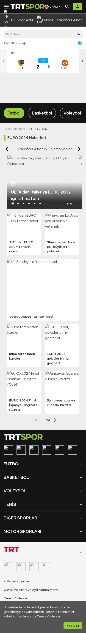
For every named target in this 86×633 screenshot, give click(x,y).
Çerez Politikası (48, 616)
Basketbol (42, 113)
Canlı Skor (10, 43)
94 (48, 420)
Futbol (14, 113)
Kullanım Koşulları (16, 581)
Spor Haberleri (14, 129)
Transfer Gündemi (32, 149)
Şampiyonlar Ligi (64, 149)
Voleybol (72, 113)
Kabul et (73, 626)
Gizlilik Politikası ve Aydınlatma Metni (31, 590)
